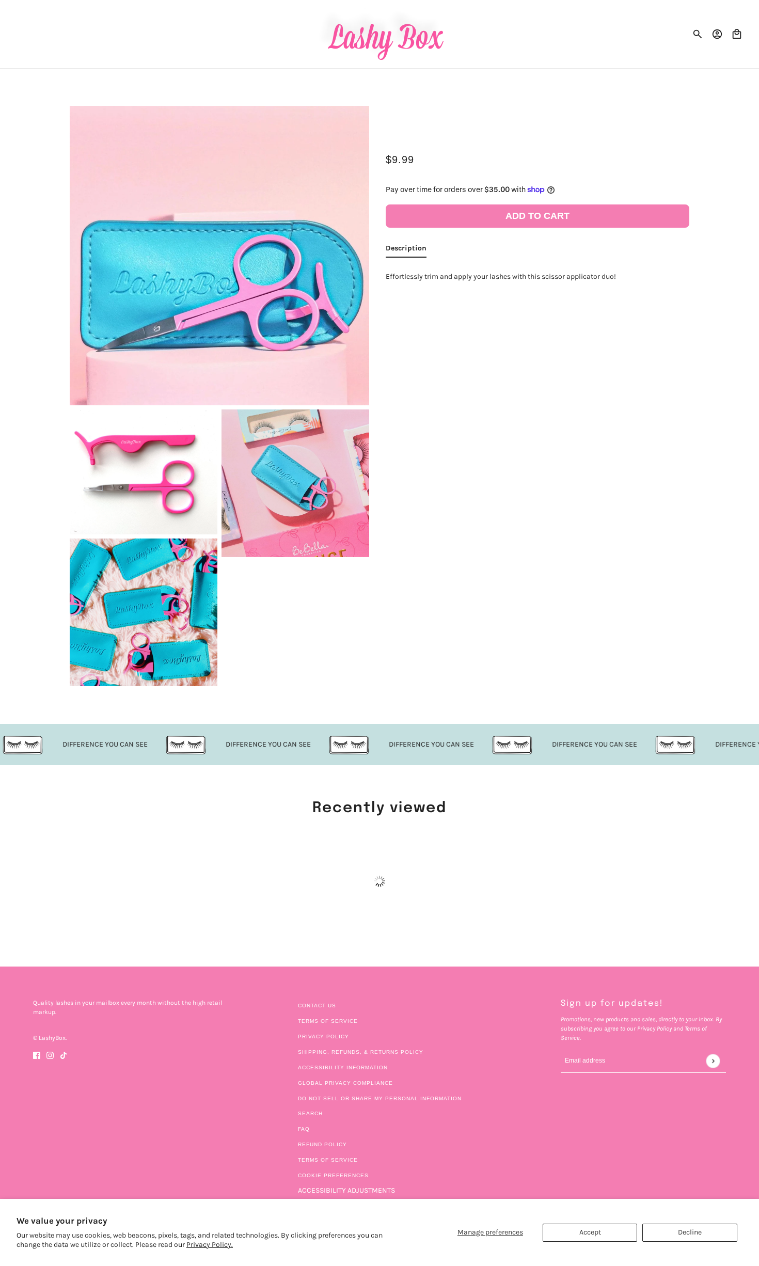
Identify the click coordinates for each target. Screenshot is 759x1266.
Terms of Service (328, 1021)
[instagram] (50, 1054)
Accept (590, 1232)
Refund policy (322, 1144)
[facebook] (36, 1054)
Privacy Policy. (209, 1244)
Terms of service (328, 1160)
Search (310, 1113)
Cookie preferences (333, 1175)
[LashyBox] (380, 34)
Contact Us (317, 1005)
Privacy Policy (323, 1036)
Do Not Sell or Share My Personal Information (380, 1098)
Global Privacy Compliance (345, 1083)
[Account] (717, 34)
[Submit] (713, 1061)
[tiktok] (63, 1054)
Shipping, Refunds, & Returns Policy (360, 1052)
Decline (690, 1232)
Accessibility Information (343, 1067)
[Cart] (736, 34)
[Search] (697, 34)
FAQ (304, 1129)
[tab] (406, 249)
